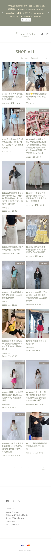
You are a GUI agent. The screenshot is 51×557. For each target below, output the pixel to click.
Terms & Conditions (15, 518)
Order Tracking (12, 512)
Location (10, 509)
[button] (3, 34)
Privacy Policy (12, 524)
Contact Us (11, 521)
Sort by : (24, 58)
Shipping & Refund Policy (17, 515)
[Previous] (8, 468)
